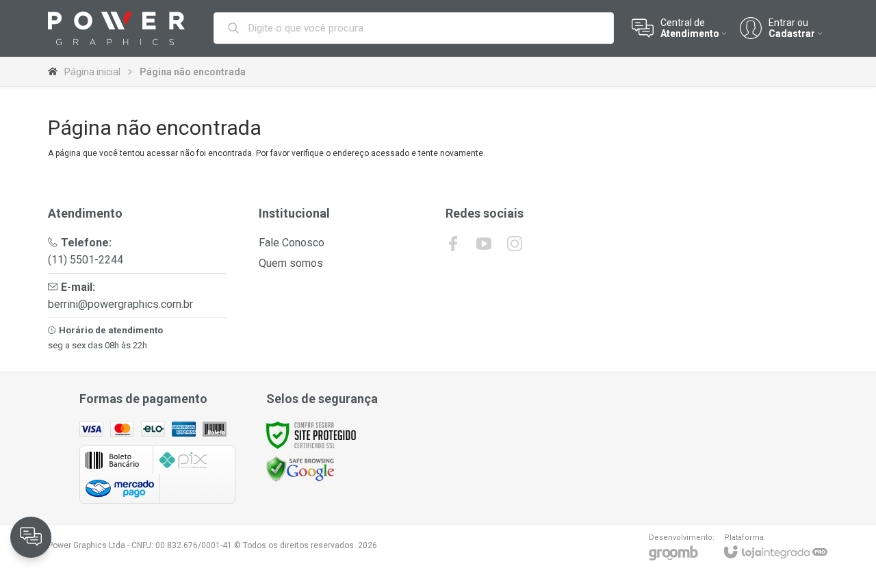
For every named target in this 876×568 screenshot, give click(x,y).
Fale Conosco (291, 242)
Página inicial (92, 71)
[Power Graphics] (116, 28)
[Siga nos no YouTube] (483, 243)
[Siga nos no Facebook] (453, 243)
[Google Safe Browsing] (300, 468)
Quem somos (291, 263)
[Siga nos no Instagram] (514, 243)
